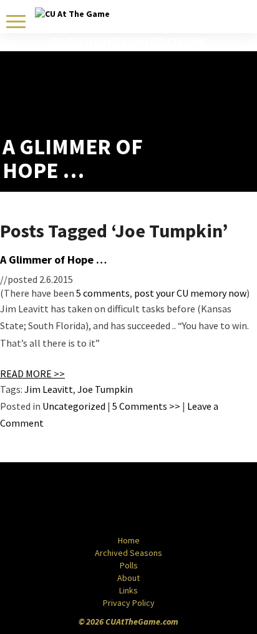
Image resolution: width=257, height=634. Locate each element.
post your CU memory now (190, 293)
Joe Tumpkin (105, 389)
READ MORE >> (32, 373)
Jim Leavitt (48, 389)
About (128, 577)
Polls (129, 565)
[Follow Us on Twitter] (155, 500)
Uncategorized (73, 406)
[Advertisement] (182, 103)
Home (129, 540)
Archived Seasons (128, 552)
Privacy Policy (129, 602)
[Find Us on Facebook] (100, 500)
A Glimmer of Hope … (53, 259)
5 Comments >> (146, 406)
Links (128, 590)
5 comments (103, 293)
